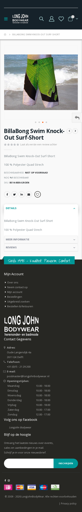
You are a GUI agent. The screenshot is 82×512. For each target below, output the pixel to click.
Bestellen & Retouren (20, 306)
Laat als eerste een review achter (38, 144)
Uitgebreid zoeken (18, 301)
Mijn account (14, 292)
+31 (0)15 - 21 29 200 (18, 366)
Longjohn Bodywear (20, 427)
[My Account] (51, 19)
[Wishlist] (61, 19)
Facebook (7, 194)
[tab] (41, 208)
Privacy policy (68, 503)
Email (29, 194)
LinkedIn (22, 194)
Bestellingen (14, 297)
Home (5, 34)
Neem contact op (17, 287)
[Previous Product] (69, 131)
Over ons (13, 282)
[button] (35, 122)
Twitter (14, 194)
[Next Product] (75, 131)
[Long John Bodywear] (20, 18)
